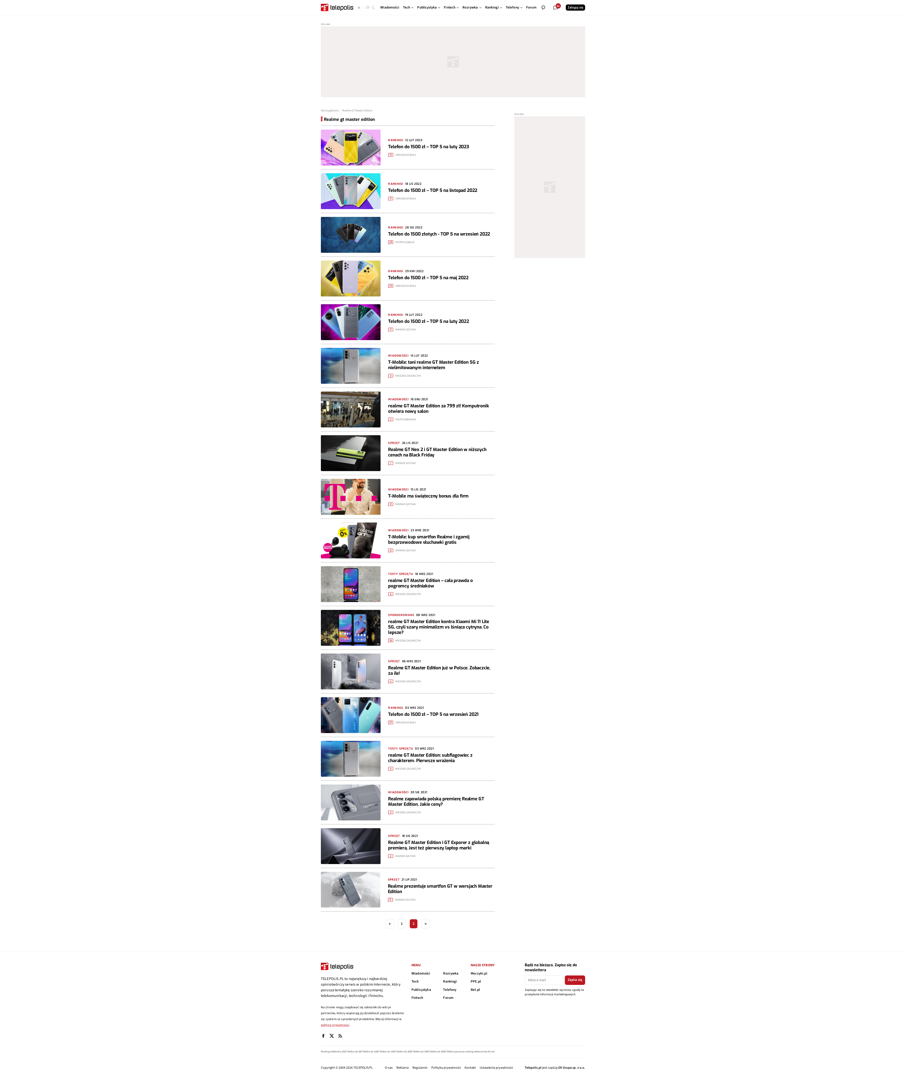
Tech (415, 981)
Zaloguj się (575, 7)
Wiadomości (420, 973)
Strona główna (330, 111)
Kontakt (470, 1067)
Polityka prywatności (446, 1067)
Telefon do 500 (354, 1051)
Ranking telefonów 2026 (333, 1051)
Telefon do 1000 (370, 1051)
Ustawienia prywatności (496, 1067)
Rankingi (450, 981)
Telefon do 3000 (437, 1051)
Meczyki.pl (479, 973)
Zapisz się (575, 979)
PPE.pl (476, 981)
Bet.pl (475, 989)
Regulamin (420, 1067)
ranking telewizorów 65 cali (480, 1051)
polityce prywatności (335, 1025)
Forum (448, 997)
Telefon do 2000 (404, 1051)
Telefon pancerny (455, 1051)
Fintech (417, 997)
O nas (389, 1067)
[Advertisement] (453, 61)
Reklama (402, 1067)
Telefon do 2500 (421, 1051)
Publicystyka (421, 989)
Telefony (449, 989)
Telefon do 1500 (387, 1051)
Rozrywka (450, 973)
